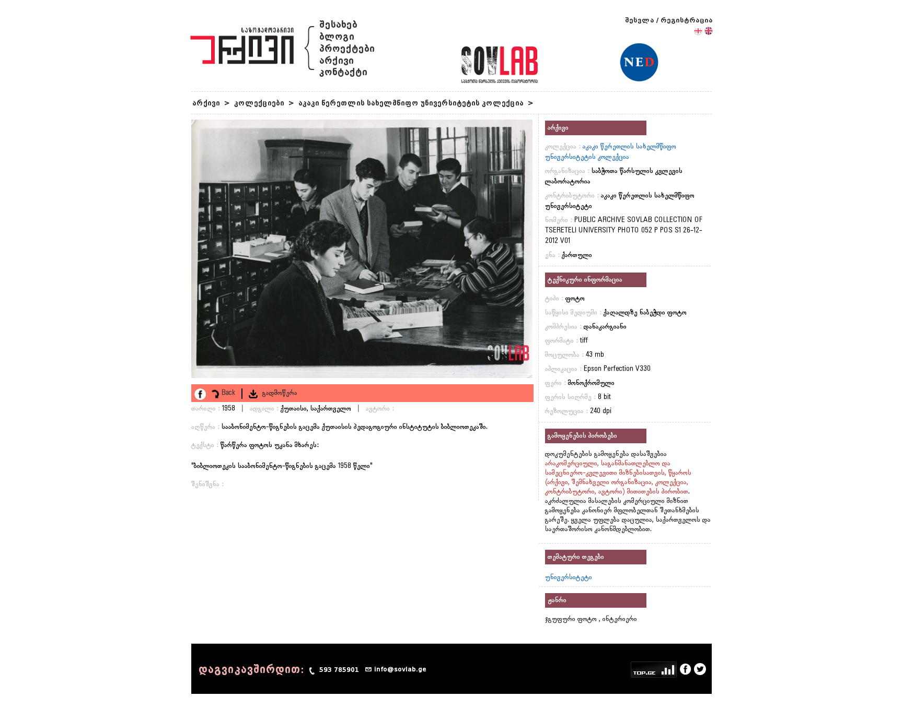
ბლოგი (336, 37)
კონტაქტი (343, 72)
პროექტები (347, 49)
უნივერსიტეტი (568, 577)
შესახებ (338, 25)
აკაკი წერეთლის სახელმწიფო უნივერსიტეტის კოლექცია (411, 103)
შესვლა (639, 20)
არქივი (336, 61)
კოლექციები (259, 103)
